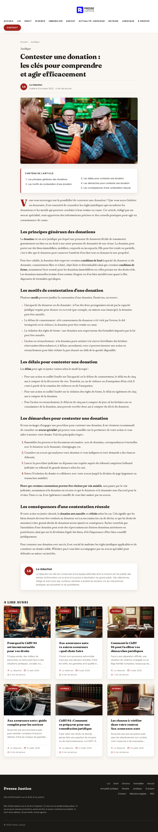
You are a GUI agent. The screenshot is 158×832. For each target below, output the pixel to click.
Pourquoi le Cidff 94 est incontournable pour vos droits (22, 647)
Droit (28, 21)
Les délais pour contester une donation (103, 178)
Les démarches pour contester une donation (106, 183)
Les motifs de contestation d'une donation (50, 184)
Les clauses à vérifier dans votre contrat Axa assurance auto (126, 724)
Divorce (40, 21)
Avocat (70, 21)
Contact (12, 27)
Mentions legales (138, 793)
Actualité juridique (92, 21)
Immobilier (56, 21)
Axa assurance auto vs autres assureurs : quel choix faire (73, 647)
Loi (19, 21)
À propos (144, 21)
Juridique (128, 21)
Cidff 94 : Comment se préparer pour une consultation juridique (75, 724)
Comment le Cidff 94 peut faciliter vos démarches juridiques (127, 647)
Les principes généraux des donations (47, 179)
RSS (152, 793)
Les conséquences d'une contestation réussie (107, 187)
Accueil (9, 21)
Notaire (113, 21)
